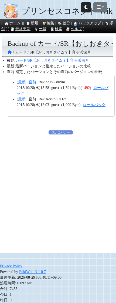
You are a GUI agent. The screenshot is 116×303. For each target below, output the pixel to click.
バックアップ (90, 23)
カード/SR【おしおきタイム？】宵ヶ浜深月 (52, 60)
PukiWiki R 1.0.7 (32, 272)
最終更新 (22, 29)
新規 (34, 23)
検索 (58, 29)
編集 (50, 23)
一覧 (42, 29)
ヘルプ (76, 29)
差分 (66, 23)
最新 (22, 82)
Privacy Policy (11, 266)
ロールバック (94, 105)
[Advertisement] (58, 193)
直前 (32, 82)
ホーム (15, 23)
